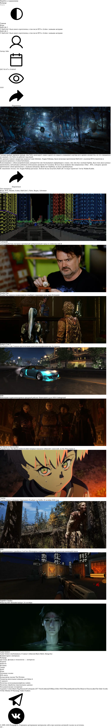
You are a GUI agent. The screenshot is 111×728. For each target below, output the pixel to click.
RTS (6, 191)
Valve (31, 191)
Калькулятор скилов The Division (12, 677)
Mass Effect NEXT (58, 689)
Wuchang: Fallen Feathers (21, 691)
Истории (3, 665)
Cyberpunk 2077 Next (34, 689)
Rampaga (3, 3)
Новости (3, 663)
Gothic (44, 689)
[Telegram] (55, 700)
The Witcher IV (7, 691)
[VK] (55, 716)
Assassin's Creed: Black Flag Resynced (13, 689)
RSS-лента (4, 675)
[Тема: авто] (16, 14)
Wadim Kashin (89, 169)
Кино (2, 669)
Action (17, 191)
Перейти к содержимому (9, 1)
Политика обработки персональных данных (16, 685)
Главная (3, 23)
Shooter (11, 191)
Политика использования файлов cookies (15, 683)
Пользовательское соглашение (11, 687)
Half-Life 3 (4, 27)
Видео (36, 191)
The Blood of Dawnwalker (86, 689)
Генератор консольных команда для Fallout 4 (16, 679)
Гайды (2, 667)
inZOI (49, 689)
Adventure (43, 191)
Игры (2, 25)
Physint (67, 689)
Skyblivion (73, 689)
